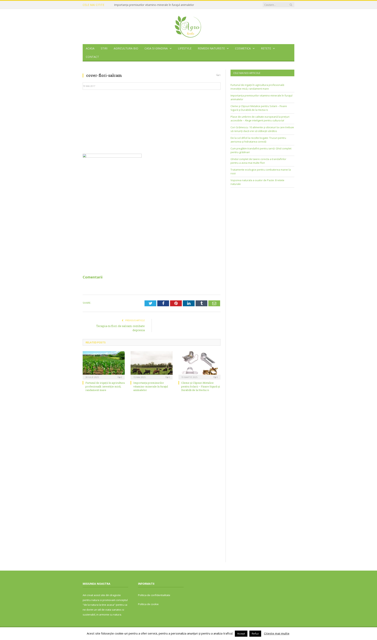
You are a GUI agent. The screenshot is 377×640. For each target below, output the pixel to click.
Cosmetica (243, 48)
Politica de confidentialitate (154, 595)
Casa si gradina (156, 48)
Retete (266, 48)
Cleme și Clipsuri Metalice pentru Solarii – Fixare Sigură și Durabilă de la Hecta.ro (200, 386)
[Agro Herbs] (188, 26)
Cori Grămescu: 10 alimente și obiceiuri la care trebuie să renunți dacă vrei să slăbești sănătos (262, 129)
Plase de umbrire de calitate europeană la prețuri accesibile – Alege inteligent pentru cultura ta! (260, 118)
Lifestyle (184, 48)
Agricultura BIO (126, 48)
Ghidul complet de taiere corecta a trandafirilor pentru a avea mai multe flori (258, 161)
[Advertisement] (152, 121)
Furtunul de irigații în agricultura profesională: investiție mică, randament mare (105, 386)
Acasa (90, 48)
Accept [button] (241, 633)
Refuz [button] (255, 633)
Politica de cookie (148, 604)
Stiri (104, 48)
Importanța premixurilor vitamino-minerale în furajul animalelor (154, 5)
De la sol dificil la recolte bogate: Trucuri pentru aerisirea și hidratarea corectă (258, 140)
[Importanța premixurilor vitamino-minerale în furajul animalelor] (152, 365)
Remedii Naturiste (211, 48)
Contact (92, 57)
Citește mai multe (276, 633)
